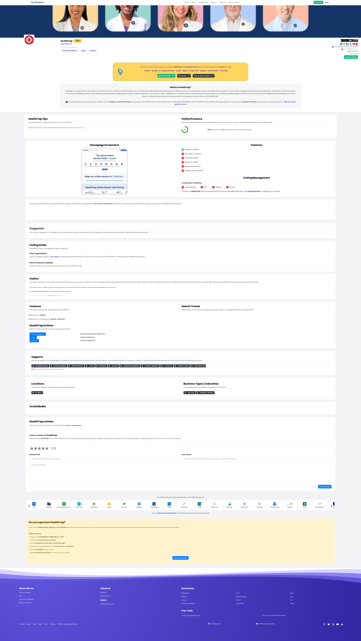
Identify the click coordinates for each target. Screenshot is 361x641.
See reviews (354, 53)
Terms (46, 624)
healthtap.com (66, 44)
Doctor (184, 600)
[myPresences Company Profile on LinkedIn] (342, 624)
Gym (291, 596)
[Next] (332, 506)
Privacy (52, 624)
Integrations (203, 2)
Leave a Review (351, 57)
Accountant (240, 603)
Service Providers (25, 592)
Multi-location (105, 596)
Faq (34, 624)
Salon (292, 593)
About (29, 624)
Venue (292, 603)
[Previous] (29, 506)
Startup (184, 596)
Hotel (237, 593)
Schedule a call (215, 624)
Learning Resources (107, 604)
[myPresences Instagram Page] (333, 624)
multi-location (212, 71)
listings (154, 71)
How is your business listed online (274, 615)
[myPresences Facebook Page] (324, 624)
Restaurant (185, 593)
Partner (213, 2)
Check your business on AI (191, 615)
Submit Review (324, 487)
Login (327, 2)
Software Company (188, 603)
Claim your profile (180, 558)
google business (168, 71)
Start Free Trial (164, 76)
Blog (193, 2)
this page (54, 257)
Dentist (238, 600)
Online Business (241, 596)
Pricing (186, 2)
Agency (222, 2)
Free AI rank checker (202, 76)
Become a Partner (25, 603)
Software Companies (26, 599)
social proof (194, 71)
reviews (147, 71)
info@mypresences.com (76, 127)
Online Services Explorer (167, 513)
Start (318, 2)
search (185, 71)
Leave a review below (73, 425)
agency (203, 71)
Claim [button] (77, 40)
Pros (20, 596)
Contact (93, 50)
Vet (291, 600)
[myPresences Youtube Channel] (337, 624)
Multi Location (234, 2)
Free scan (182, 76)
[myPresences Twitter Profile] (328, 624)
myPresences (254, 191)
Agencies (103, 592)
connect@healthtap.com (350, 49)
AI (159, 71)
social (178, 71)
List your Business (69, 50)
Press (40, 624)
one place (224, 71)
